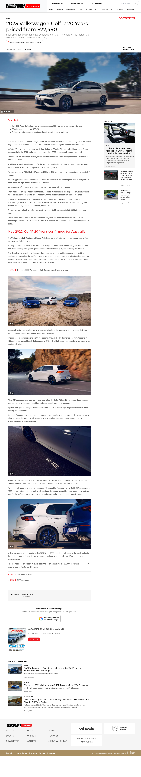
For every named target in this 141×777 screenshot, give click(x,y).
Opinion (31, 736)
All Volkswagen (23, 580)
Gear (80, 10)
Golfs (86, 245)
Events (10, 736)
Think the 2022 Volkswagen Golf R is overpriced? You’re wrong (42, 270)
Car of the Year (106, 10)
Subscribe (119, 10)
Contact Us (51, 753)
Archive (31, 741)
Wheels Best (70, 10)
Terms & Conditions (13, 753)
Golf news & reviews (25, 574)
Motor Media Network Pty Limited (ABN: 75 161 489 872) (110, 753)
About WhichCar (58, 741)
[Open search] (136, 3)
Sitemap (42, 753)
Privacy (25, 753)
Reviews (60, 10)
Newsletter (130, 10)
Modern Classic (91, 10)
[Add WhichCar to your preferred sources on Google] (49, 618)
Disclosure (33, 753)
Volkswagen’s (71, 245)
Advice (52, 731)
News (51, 10)
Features (53, 736)
